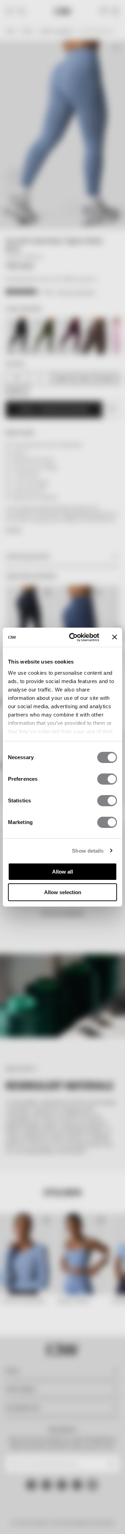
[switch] (107, 779)
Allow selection (62, 892)
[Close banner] (114, 637)
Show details (87, 851)
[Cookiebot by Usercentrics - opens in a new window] (73, 637)
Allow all (62, 872)
